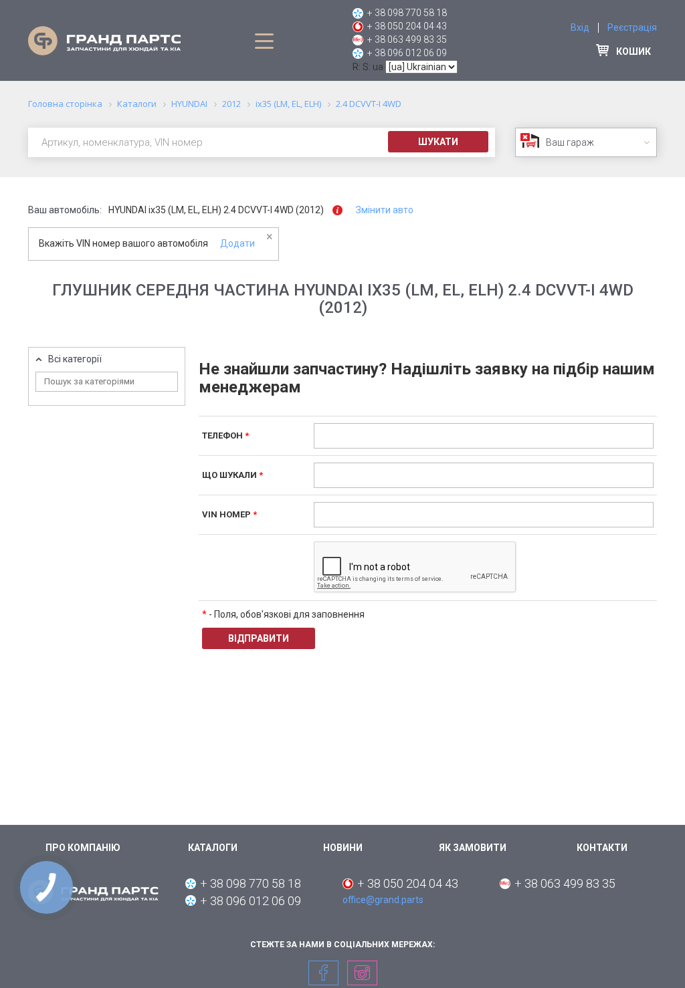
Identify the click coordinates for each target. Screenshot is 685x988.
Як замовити (472, 847)
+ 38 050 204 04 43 (407, 26)
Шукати (438, 141)
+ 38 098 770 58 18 (407, 12)
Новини (343, 847)
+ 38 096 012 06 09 (407, 52)
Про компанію (82, 847)
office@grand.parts (382, 899)
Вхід (580, 27)
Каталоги (212, 847)
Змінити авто (384, 210)
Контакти (602, 847)
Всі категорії (75, 359)
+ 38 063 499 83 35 (407, 39)
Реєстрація (632, 27)
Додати (237, 243)
